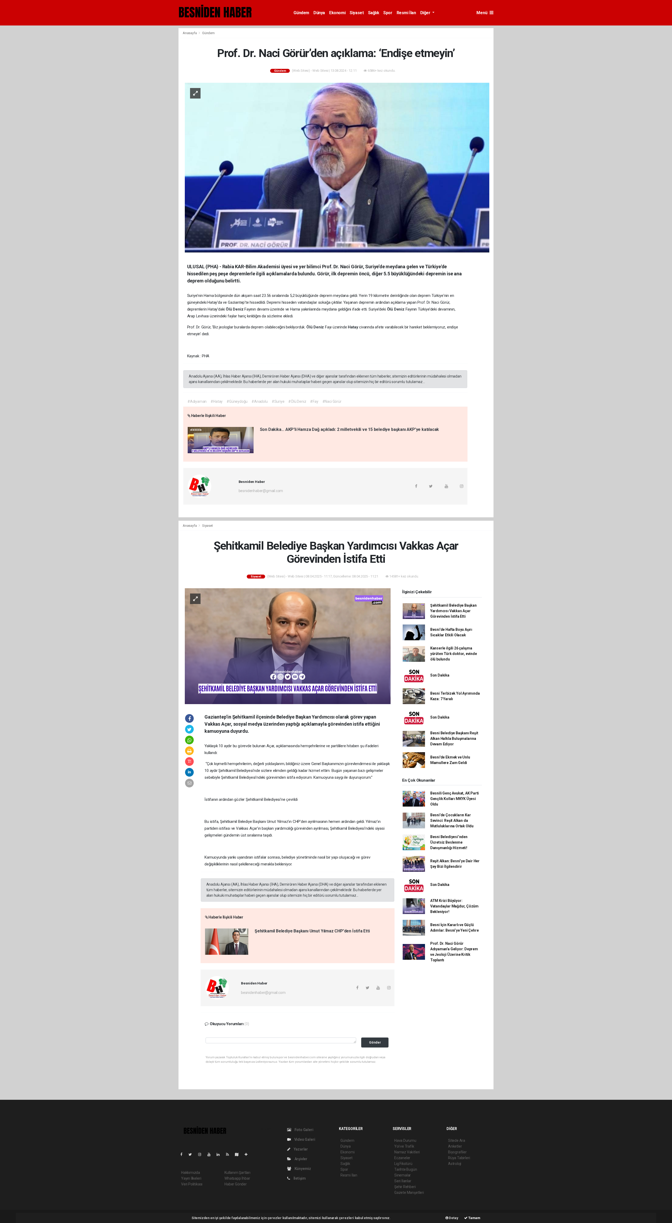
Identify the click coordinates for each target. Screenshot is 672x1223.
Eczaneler (402, 1158)
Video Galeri (304, 1139)
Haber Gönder (235, 1184)
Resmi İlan (406, 12)
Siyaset (357, 12)
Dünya (319, 12)
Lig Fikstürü (403, 1164)
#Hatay (217, 401)
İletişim (299, 1178)
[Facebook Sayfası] (183, 1154)
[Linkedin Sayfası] (220, 1154)
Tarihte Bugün (405, 1169)
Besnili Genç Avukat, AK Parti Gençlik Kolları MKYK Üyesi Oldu (454, 798)
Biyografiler (457, 1152)
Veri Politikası (191, 1184)
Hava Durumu (405, 1140)
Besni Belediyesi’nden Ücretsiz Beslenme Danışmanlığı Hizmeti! (449, 842)
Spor (387, 12)
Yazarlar (300, 1149)
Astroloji (454, 1164)
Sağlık (373, 12)
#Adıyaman (197, 401)
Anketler (455, 1146)
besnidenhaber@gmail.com (261, 491)
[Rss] (229, 1154)
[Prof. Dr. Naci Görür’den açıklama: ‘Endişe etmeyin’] (337, 168)
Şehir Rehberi (405, 1187)
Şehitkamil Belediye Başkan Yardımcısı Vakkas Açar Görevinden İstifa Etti (453, 610)
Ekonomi (337, 12)
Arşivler (300, 1159)
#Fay (314, 401)
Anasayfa (190, 33)
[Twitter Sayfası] (192, 1154)
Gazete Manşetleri (409, 1192)
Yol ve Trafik (404, 1146)
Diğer (426, 12)
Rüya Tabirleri (459, 1158)
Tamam (474, 1218)
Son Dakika (439, 675)
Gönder (375, 1042)
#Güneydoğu (237, 401)
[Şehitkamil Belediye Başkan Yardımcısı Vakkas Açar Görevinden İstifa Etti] (288, 646)
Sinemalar (402, 1175)
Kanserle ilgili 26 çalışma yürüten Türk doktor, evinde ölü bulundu (453, 653)
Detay (453, 1218)
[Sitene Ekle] (248, 1154)
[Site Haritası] (239, 1154)
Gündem (301, 12)
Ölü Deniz (235, 309)
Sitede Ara (456, 1140)
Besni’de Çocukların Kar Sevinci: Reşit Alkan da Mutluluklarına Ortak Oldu (452, 820)
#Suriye (278, 401)
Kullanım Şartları (237, 1172)
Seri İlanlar (402, 1181)
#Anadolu (259, 401)
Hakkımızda (190, 1172)
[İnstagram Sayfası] (202, 1154)
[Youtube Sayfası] (211, 1154)
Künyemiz (302, 1169)
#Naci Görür (332, 401)
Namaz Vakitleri (407, 1152)
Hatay (353, 327)
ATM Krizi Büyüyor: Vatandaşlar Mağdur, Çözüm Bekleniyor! (454, 906)
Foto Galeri (303, 1130)
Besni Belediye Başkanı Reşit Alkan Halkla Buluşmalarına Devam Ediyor (454, 738)
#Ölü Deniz (297, 401)
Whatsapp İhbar (237, 1178)
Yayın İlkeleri (191, 1178)
